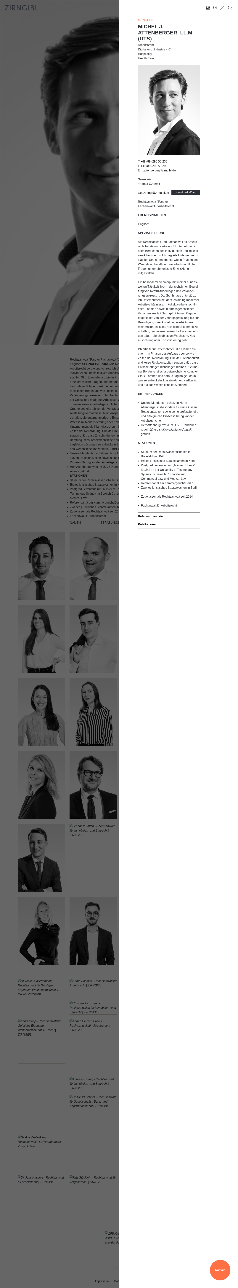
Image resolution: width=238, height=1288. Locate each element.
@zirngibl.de (158, 170)
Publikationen (147, 524)
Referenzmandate (150, 516)
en (215, 7)
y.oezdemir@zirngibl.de (153, 192)
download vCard (186, 192)
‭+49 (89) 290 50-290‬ (154, 166)
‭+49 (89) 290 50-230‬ (154, 161)
